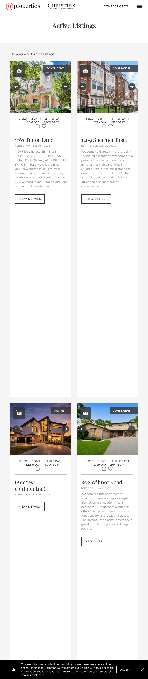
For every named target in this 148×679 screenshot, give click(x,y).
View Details (30, 198)
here (41, 675)
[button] (142, 669)
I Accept (124, 669)
